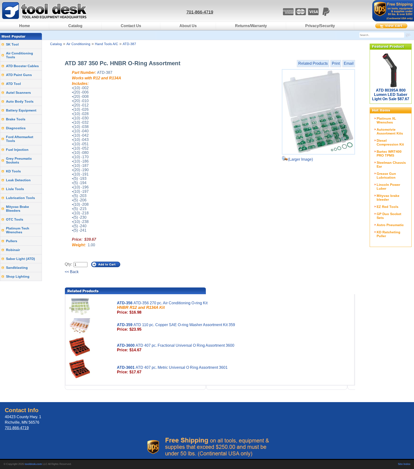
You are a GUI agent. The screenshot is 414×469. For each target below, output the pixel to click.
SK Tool (12, 44)
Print (336, 63)
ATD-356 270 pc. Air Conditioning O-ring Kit (162, 308)
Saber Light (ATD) (20, 259)
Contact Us (131, 26)
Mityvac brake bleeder (388, 197)
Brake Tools (15, 119)
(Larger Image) (300, 159)
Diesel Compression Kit (390, 142)
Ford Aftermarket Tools (19, 139)
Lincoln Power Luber (388, 186)
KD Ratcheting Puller (388, 234)
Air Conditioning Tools (19, 55)
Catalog (75, 26)
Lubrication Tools (20, 198)
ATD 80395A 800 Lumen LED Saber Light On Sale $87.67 (390, 94)
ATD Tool (13, 84)
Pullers (11, 241)
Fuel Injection (17, 150)
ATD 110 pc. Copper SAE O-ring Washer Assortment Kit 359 (176, 327)
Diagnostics (16, 128)
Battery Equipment (21, 110)
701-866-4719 (199, 12)
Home (24, 26)
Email (349, 63)
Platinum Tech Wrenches (17, 230)
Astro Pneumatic (390, 225)
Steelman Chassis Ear (391, 164)
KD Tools (13, 171)
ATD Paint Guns (19, 75)
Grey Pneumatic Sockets (19, 160)
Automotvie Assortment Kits (390, 131)
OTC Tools (14, 219)
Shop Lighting (17, 276)
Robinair (13, 250)
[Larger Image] (318, 112)
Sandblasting (17, 268)
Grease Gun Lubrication (386, 175)
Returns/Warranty (251, 26)
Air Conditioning (78, 44)
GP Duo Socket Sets (389, 216)
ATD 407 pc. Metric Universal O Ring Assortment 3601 (172, 369)
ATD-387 (129, 44)
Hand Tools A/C (106, 44)
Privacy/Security (320, 26)
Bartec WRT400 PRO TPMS (389, 153)
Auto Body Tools (20, 101)
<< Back (72, 272)
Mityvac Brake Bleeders (17, 208)
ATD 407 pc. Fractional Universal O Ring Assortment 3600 (175, 347)
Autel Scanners (18, 92)
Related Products (313, 63)
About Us (188, 26)
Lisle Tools (15, 189)
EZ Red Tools (387, 207)
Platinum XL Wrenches (386, 120)
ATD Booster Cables (22, 66)
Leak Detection (18, 180)
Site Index (404, 464)
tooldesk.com (33, 464)
